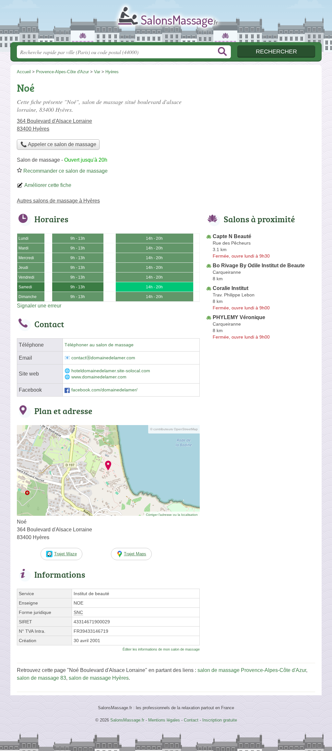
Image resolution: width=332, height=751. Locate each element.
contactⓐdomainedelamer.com (103, 357)
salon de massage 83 (41, 678)
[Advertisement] (260, 125)
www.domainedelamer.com (98, 377)
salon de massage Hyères (99, 678)
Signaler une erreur (39, 305)
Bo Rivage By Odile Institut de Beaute (259, 265)
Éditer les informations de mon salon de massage (161, 649)
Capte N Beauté (232, 236)
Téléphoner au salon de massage (99, 344)
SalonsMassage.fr (166, 23)
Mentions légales (164, 720)
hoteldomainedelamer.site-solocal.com (110, 370)
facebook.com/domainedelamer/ (104, 389)
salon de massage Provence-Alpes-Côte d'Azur (251, 670)
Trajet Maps (135, 553)
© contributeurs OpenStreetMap (174, 429)
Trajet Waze (65, 553)
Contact (191, 720)
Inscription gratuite (219, 720)
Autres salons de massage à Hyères (58, 200)
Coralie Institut (230, 288)
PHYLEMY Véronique (239, 317)
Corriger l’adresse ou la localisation (172, 514)
